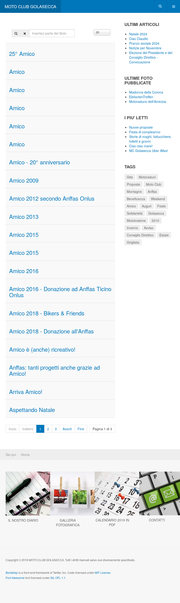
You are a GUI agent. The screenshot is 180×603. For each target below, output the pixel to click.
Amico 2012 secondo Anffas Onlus (51, 198)
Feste (161, 206)
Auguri (146, 206)
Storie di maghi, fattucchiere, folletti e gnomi (150, 139)
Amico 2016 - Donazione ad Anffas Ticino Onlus (60, 292)
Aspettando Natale (32, 409)
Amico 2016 (23, 271)
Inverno (132, 227)
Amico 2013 (23, 216)
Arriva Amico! (25, 391)
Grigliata (133, 242)
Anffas (152, 191)
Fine (81, 428)
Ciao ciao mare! (141, 146)
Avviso (149, 227)
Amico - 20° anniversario (39, 162)
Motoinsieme (136, 220)
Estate (164, 235)
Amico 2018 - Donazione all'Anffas (51, 331)
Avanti (67, 428)
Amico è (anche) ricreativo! (42, 349)
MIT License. (103, 572)
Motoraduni (147, 177)
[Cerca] (16, 33)
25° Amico (22, 53)
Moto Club (153, 184)
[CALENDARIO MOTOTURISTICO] (112, 494)
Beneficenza (136, 198)
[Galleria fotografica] (67, 494)
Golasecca (156, 213)
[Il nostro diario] (23, 494)
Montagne (134, 191)
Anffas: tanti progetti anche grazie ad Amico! (54, 370)
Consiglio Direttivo (140, 235)
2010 (155, 220)
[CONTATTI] (156, 494)
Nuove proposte (141, 127)
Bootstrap (12, 572)
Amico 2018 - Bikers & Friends (46, 313)
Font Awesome (15, 578)
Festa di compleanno (144, 132)
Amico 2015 (23, 234)
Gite (130, 177)
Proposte (133, 184)
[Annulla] (24, 33)
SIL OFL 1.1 (57, 578)
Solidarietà (134, 213)
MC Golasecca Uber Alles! (148, 150)
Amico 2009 (23, 180)
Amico (17, 71)
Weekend (158, 198)
